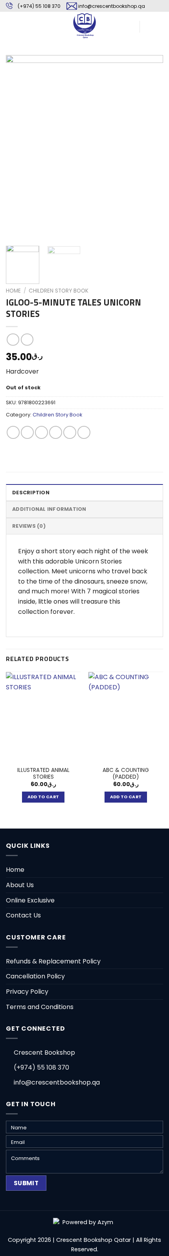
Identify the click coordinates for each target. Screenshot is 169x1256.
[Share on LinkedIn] (83, 432)
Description (31, 492)
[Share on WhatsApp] (13, 432)
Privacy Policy (27, 991)
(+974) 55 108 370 (39, 6)
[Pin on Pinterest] (69, 432)
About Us (20, 885)
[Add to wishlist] (18, 67)
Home (13, 291)
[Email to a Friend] (55, 432)
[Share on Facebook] (27, 432)
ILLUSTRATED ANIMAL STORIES (43, 774)
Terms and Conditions (39, 1006)
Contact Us (23, 915)
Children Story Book (58, 291)
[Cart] (149, 25)
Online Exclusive (30, 900)
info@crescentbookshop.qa (111, 6)
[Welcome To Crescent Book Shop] (84, 25)
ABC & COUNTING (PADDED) (126, 774)
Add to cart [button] (43, 797)
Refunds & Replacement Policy (53, 961)
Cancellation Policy (35, 976)
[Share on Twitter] (41, 432)
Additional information (49, 509)
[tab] (84, 492)
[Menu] (10, 25)
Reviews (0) (29, 526)
